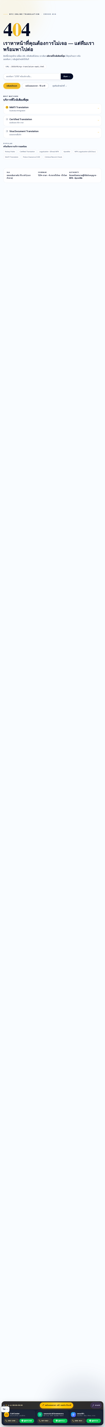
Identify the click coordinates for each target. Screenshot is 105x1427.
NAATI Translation (11, 157)
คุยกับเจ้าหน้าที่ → (59, 86)
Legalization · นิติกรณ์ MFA (49, 152)
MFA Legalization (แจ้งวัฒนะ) (85, 152)
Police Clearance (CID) (31, 157)
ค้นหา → (66, 76)
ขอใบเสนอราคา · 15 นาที (35, 86)
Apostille (67, 152)
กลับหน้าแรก (12, 86)
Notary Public (10, 152)
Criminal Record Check (53, 157)
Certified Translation (27, 152)
